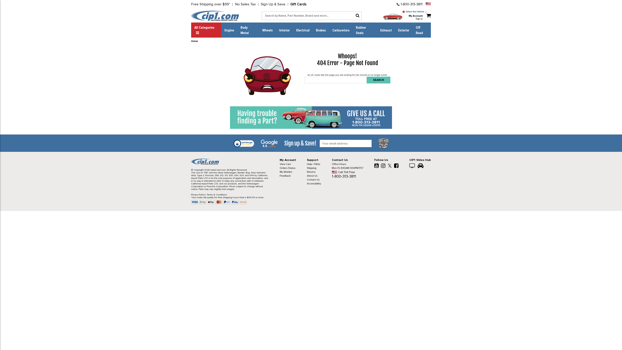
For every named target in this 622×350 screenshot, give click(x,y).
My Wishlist (286, 172)
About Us (312, 175)
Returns (311, 172)
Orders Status (287, 168)
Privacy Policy (198, 194)
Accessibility (314, 183)
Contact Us (313, 179)
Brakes (321, 30)
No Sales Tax (245, 4)
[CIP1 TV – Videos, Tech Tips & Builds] (412, 166)
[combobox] (312, 16)
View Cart (285, 164)
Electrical (303, 30)
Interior (284, 30)
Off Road (419, 30)
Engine (229, 30)
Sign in (419, 18)
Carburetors (341, 30)
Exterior (403, 30)
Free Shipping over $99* (210, 4)
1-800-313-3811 (411, 4)
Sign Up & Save (273, 4)
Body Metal (245, 30)
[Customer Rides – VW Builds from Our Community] (421, 166)
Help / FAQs (313, 164)
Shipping (311, 168)
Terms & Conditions (217, 194)
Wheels (267, 30)
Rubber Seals (361, 30)
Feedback (285, 175)
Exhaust (386, 30)
